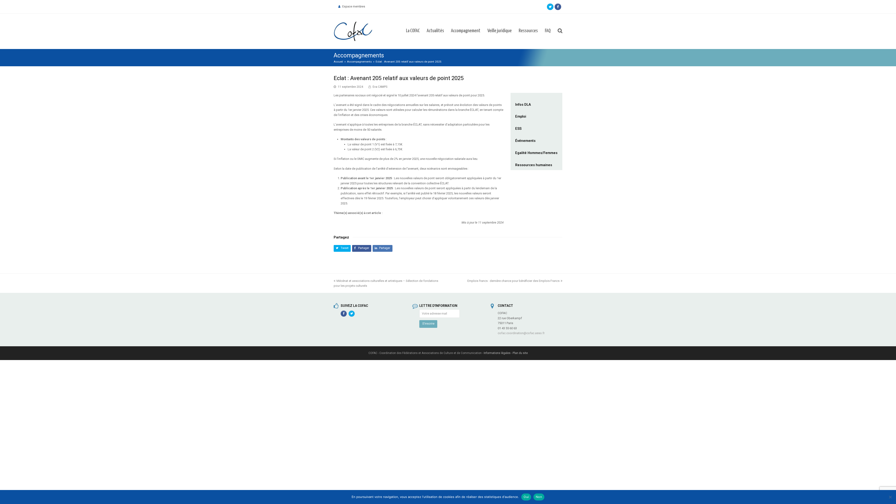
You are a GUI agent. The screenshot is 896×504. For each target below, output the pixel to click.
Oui (526, 497)
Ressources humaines (533, 165)
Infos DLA (523, 104)
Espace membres (353, 6)
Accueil (338, 61)
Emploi (520, 116)
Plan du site (520, 353)
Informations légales (497, 353)
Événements (525, 141)
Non (539, 497)
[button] (342, 248)
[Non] (890, 497)
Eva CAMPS (380, 86)
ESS (518, 128)
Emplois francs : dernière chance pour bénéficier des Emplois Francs (513, 281)
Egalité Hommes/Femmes (536, 153)
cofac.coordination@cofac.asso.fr (521, 333)
